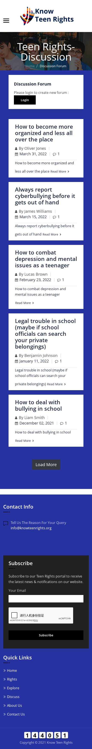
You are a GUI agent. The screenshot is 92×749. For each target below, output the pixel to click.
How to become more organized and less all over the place (44, 133)
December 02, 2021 (36, 423)
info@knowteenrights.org (31, 528)
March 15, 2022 (33, 216)
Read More (58, 171)
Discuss (13, 696)
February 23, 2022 (35, 279)
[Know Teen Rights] (46, 16)
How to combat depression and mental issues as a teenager (46, 259)
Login (25, 100)
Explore (13, 688)
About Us (14, 705)
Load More (46, 464)
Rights (12, 679)
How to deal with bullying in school (38, 405)
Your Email (17, 590)
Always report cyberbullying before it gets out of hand (45, 196)
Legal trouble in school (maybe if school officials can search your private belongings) (45, 333)
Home (30, 66)
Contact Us (16, 714)
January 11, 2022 (34, 361)
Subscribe (46, 635)
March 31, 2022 (33, 153)
